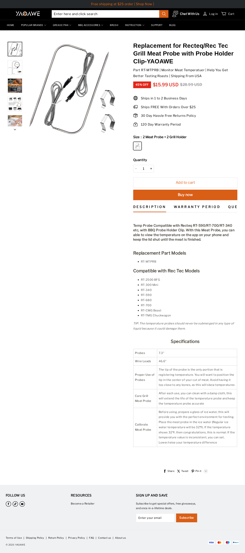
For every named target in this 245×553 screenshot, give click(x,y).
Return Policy (56, 537)
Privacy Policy (76, 537)
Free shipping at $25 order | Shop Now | (122, 4)
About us (120, 537)
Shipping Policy (35, 537)
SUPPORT (157, 25)
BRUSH (114, 25)
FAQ (91, 537)
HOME (10, 25)
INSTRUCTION (133, 25)
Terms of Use (14, 537)
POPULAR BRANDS (32, 25)
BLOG (172, 25)
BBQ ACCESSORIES (89, 25)
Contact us (104, 537)
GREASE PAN (60, 25)
